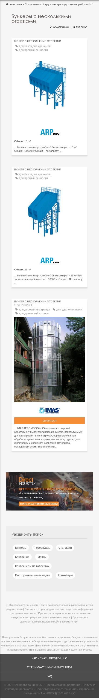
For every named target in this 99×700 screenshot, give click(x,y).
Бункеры (20, 547)
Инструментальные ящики (32, 575)
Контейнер (22, 557)
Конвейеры (65, 575)
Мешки (42, 557)
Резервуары (42, 547)
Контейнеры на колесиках (32, 566)
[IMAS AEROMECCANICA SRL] (49, 409)
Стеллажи (65, 547)
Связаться (49, 420)
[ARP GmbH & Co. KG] (49, 131)
